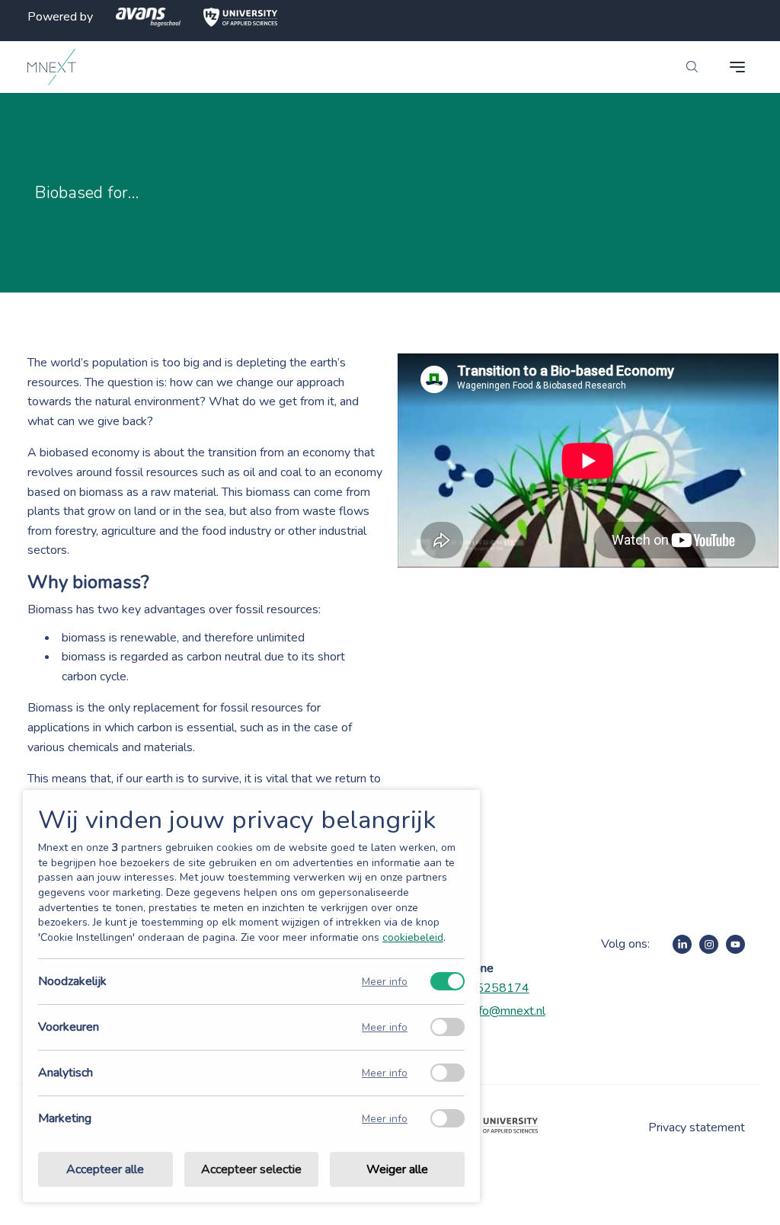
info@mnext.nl (507, 1011)
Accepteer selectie (251, 1169)
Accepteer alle (105, 1169)
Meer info (385, 981)
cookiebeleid (412, 937)
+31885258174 (483, 988)
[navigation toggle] (737, 67)
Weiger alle (397, 1169)
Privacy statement (696, 1127)
